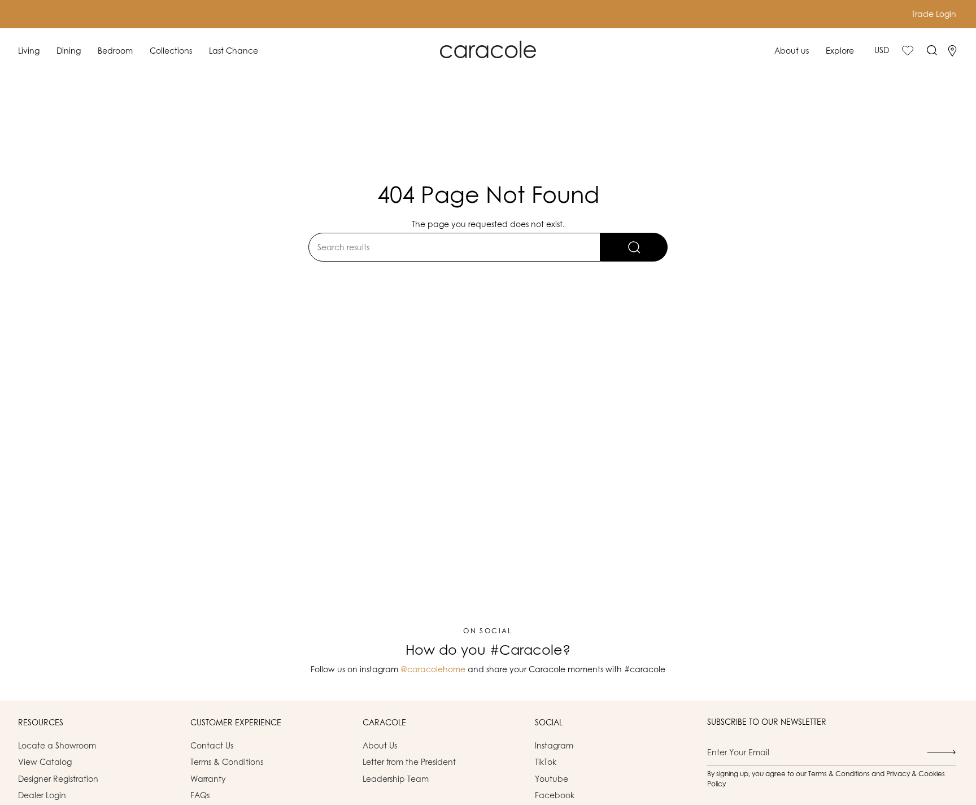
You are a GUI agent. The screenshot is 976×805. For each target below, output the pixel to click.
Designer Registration (58, 779)
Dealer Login (42, 795)
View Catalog (45, 762)
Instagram (554, 745)
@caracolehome (432, 669)
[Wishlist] (907, 50)
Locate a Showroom (57, 745)
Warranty (208, 779)
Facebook (554, 795)
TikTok (545, 762)
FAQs (200, 795)
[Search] (634, 247)
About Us (380, 745)
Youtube (551, 779)
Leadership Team (396, 779)
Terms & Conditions (226, 762)
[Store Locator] (952, 50)
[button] (29, 51)
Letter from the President (409, 762)
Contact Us (211, 745)
